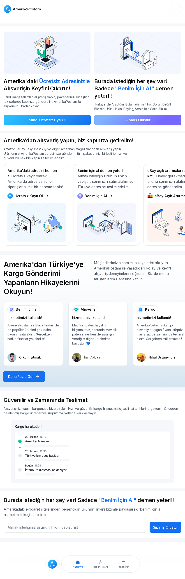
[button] (176, 9)
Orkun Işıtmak (30, 357)
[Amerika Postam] (23, 9)
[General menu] (176, 9)
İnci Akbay (92, 357)
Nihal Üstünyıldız (161, 357)
